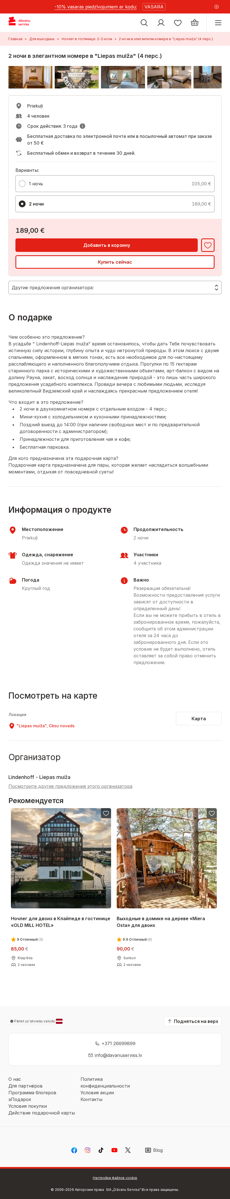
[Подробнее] (82, 126)
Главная (15, 39)
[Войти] (161, 22)
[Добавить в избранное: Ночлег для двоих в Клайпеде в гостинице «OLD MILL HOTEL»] (106, 813)
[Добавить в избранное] (208, 245)
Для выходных (42, 39)
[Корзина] (194, 22)
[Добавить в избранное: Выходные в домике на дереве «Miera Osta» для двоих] (212, 813)
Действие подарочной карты (41, 1113)
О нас (14, 1079)
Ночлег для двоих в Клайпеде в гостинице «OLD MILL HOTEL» (60, 922)
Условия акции (97, 1092)
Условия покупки (27, 1106)
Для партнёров (25, 1086)
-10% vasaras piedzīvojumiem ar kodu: (96, 7)
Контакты (91, 1099)
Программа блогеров (32, 1092)
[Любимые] (178, 22)
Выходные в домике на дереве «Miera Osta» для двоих (161, 922)
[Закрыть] (216, 7)
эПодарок (19, 1099)
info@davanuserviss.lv (118, 1055)
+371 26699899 (118, 1043)
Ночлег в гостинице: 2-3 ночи (87, 39)
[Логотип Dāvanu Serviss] (24, 22)
